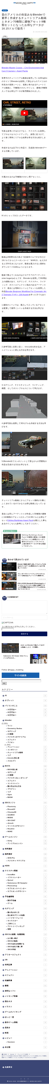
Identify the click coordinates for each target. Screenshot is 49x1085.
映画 (25, 1033)
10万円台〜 (27, 709)
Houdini (27, 829)
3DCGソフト (25, 803)
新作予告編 (27, 900)
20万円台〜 (27, 712)
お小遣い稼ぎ (27, 938)
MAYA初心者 (27, 769)
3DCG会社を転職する (27, 944)
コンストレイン (27, 783)
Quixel (27, 880)
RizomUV (27, 809)
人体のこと (27, 923)
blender (5, 10)
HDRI (25, 866)
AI (25, 695)
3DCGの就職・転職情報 (25, 934)
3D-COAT (27, 820)
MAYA (25, 766)
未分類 (25, 1047)
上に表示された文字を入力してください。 (19, 627)
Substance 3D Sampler (27, 883)
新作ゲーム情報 (25, 1022)
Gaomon (27, 1042)
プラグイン (27, 789)
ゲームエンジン (25, 837)
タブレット (25, 700)
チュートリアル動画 (27, 752)
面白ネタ (25, 1001)
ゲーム (27, 903)
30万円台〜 (27, 715)
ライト (27, 726)
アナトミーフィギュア (27, 926)
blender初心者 (27, 758)
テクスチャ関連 (25, 871)
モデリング (27, 731)
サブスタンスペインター (27, 888)
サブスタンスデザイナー (27, 891)
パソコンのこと (25, 706)
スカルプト (27, 761)
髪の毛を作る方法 (27, 786)
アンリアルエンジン (27, 843)
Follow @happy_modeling (12, 670)
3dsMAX (27, 815)
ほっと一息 (25, 1017)
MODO (27, 817)
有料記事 (25, 965)
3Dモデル (27, 858)
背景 (27, 929)
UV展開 (27, 734)
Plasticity (27, 806)
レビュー (25, 1038)
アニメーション (27, 747)
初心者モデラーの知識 (27, 915)
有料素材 (25, 849)
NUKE (27, 831)
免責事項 (8, 1067)
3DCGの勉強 (27, 941)
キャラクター (27, 921)
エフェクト (27, 740)
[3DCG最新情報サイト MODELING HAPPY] (24, 3)
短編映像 (25, 980)
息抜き (25, 1027)
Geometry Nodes (27, 728)
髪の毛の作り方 (27, 912)
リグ (27, 755)
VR (25, 960)
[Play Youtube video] (24, 113)
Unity (27, 841)
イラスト (25, 1007)
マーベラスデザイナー (27, 826)
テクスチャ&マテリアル (27, 737)
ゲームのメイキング (25, 1012)
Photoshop (27, 886)
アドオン (11, 742)
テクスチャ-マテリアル (27, 861)
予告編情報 (25, 896)
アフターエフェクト (25, 955)
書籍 (25, 986)
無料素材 (25, 854)
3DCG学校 (27, 949)
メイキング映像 (25, 996)
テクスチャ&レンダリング (27, 778)
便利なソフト (25, 991)
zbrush (27, 823)
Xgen (27, 794)
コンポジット (27, 750)
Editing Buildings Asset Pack (20, 520)
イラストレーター (27, 877)
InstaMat (27, 874)
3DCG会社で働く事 (27, 946)
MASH (27, 797)
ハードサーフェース (27, 918)
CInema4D (27, 812)
